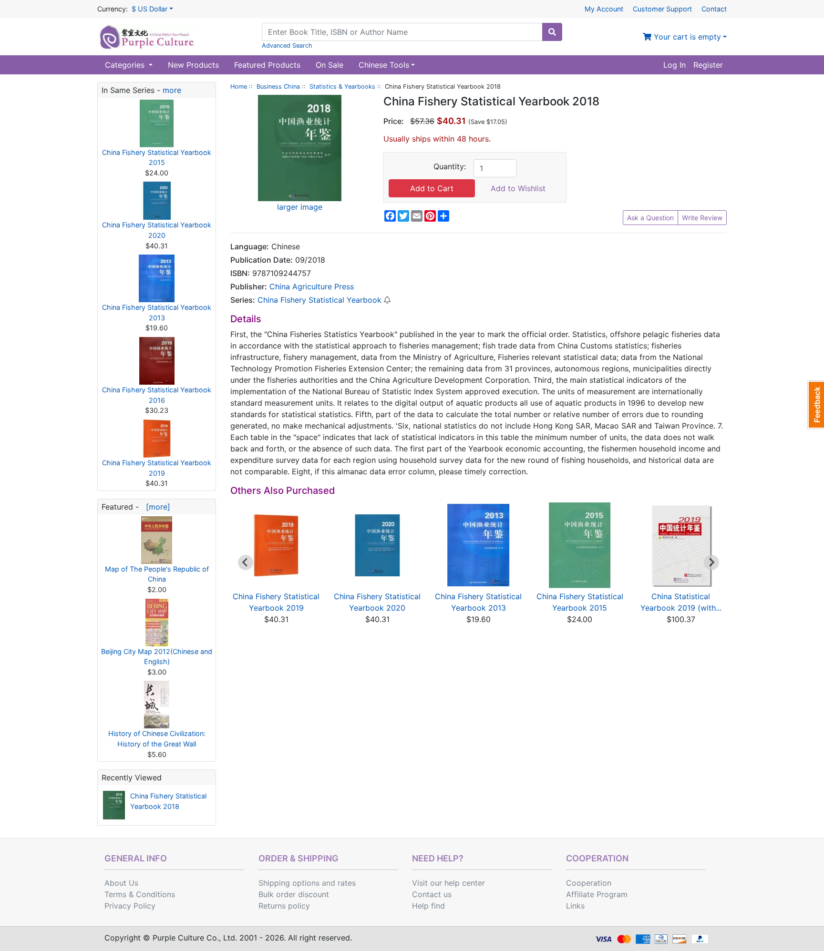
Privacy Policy (129, 905)
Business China (278, 86)
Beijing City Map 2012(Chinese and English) (156, 656)
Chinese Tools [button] (384, 65)
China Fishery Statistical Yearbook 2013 (156, 312)
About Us (121, 883)
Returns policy (284, 905)
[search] (552, 32)
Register (708, 65)
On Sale (329, 65)
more (172, 90)
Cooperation (588, 883)
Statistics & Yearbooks (342, 86)
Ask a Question (650, 218)
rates (347, 883)
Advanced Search (287, 45)
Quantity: (449, 166)
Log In (674, 65)
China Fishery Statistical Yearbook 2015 (156, 157)
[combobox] (402, 32)
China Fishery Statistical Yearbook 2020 (156, 230)
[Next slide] (711, 562)
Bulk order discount (293, 894)
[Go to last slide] (245, 562)
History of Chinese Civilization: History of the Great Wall (157, 738)
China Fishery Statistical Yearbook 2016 (156, 395)
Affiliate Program (597, 894)
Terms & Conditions (139, 894)
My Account (604, 9)
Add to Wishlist (518, 188)
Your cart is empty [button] (686, 36)
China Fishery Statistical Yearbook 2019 (156, 468)
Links (575, 905)
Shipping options (288, 883)
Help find (428, 905)
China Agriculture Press (311, 286)
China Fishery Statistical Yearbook (319, 300)
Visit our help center (448, 883)
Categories (126, 65)
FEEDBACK (815, 404)
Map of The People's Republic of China (157, 574)
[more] (155, 506)
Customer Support (662, 9)
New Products (193, 65)
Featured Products (267, 65)
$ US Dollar (149, 9)
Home (238, 86)
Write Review (702, 218)
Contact (714, 9)
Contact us (432, 894)
